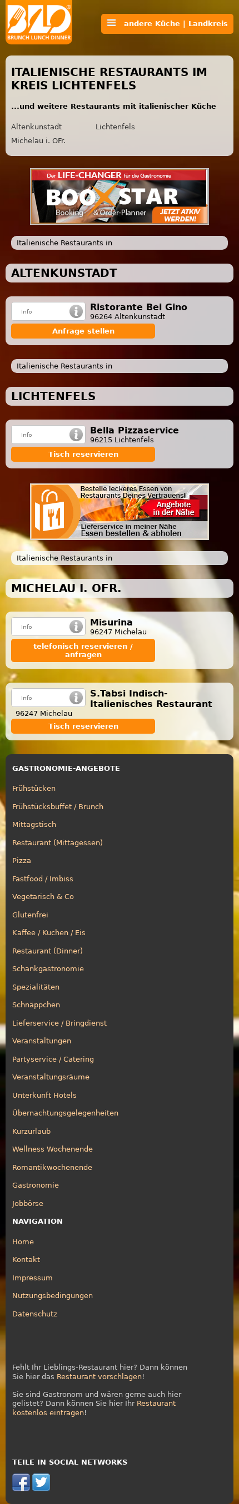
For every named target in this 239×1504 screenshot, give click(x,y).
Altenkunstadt (36, 127)
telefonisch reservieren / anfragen (83, 650)
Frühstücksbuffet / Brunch (57, 807)
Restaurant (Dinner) (47, 951)
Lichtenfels (115, 127)
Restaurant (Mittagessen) (57, 843)
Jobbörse (27, 1203)
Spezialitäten (35, 987)
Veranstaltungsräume (50, 1077)
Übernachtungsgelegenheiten (65, 1113)
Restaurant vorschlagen (99, 1376)
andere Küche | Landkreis (172, 23)
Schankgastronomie (48, 969)
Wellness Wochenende (52, 1149)
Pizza (21, 860)
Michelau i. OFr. (38, 141)
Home (23, 1242)
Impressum (32, 1278)
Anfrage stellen (83, 331)
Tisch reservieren (83, 454)
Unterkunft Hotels (44, 1095)
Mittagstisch (34, 824)
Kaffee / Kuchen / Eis (49, 932)
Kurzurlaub (31, 1131)
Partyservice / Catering (53, 1059)
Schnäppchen (36, 1005)
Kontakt (26, 1259)
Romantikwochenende (52, 1167)
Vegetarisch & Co (43, 896)
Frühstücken (34, 788)
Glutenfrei (30, 915)
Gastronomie (35, 1185)
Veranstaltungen (41, 1041)
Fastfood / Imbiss (42, 879)
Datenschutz (34, 1314)
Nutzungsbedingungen (52, 1295)
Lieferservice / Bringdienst (59, 1023)
